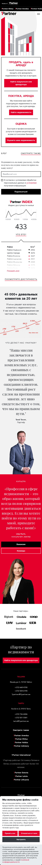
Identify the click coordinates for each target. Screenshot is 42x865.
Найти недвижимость (21, 112)
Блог (4, 153)
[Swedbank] (21, 628)
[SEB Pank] (32, 622)
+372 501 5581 (21, 717)
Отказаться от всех (29, 833)
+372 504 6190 (21, 691)
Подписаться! (21, 191)
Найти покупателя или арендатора (21, 83)
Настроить (21, 839)
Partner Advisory (21, 746)
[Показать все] (21, 213)
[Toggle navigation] (38, 14)
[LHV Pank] (9, 622)
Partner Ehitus (7, 9)
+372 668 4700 (21, 687)
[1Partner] (8, 14)
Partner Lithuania (21, 779)
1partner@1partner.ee (21, 694)
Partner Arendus (22, 9)
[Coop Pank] (34, 616)
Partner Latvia (21, 776)
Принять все (10, 833)
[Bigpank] (9, 616)
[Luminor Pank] (21, 622)
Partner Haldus (21, 742)
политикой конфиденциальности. (15, 861)
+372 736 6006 (21, 714)
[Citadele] (21, 616)
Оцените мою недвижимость (21, 140)
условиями (31, 183)
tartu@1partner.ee (21, 721)
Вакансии (21, 544)
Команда (21, 551)
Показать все (13, 271)
